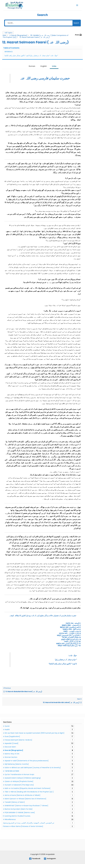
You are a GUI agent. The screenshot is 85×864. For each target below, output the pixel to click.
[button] (78, 34)
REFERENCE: (9, 52)
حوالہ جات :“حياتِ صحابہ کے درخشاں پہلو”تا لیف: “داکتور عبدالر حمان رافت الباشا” (31, 55)
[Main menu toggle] (77, 5)
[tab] (32, 66)
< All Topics (8, 33)
